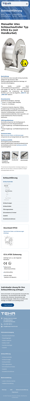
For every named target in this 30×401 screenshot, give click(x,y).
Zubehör (5, 215)
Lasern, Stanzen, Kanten (8, 381)
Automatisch (7, 184)
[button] (27, 4)
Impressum (15, 392)
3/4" (7, 194)
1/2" (7, 192)
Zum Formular (8, 305)
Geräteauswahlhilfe (21, 145)
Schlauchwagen (7, 203)
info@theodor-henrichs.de (10, 326)
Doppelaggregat (6, 338)
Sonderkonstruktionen (9, 219)
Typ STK (7, 187)
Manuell (6, 185)
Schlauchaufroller (8, 181)
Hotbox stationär (6, 340)
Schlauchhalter (7, 206)
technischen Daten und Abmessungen (13, 135)
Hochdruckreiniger (7, 345)
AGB (11, 389)
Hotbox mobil (5, 343)
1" (6, 196)
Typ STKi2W (8, 198)
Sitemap (4, 389)
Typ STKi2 (7, 189)
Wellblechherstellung (7, 383)
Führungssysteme (8, 209)
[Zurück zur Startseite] (6, 4)
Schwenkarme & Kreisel (9, 212)
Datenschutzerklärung (22, 389)
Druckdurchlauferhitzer (8, 335)
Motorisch (6, 199)
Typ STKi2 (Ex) (8, 191)
